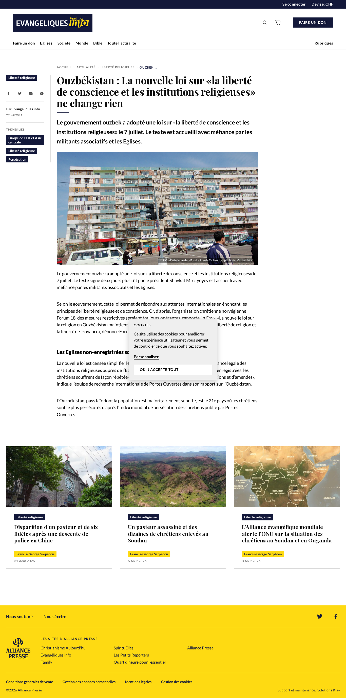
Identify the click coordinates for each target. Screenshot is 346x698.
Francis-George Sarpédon (35, 554)
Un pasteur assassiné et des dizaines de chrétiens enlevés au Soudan (168, 533)
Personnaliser (146, 356)
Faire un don (24, 43)
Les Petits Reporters (131, 654)
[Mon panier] (278, 22)
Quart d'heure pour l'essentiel (140, 662)
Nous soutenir (19, 616)
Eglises (46, 43)
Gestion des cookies (176, 682)
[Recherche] (264, 22)
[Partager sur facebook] (8, 93)
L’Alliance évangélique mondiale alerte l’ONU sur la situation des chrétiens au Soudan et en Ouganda (287, 533)
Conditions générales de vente (29, 682)
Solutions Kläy (328, 690)
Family (46, 662)
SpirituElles (123, 647)
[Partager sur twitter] (19, 93)
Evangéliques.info (56, 654)
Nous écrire (55, 616)
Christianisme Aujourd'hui (64, 647)
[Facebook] (336, 616)
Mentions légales (138, 682)
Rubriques (324, 43)
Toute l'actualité (121, 43)
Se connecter (293, 4)
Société (63, 43)
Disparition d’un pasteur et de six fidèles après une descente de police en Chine (56, 533)
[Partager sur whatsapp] (41, 93)
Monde (81, 43)
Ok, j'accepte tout (159, 369)
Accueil (64, 67)
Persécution (17, 159)
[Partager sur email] (30, 93)
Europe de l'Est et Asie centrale (25, 140)
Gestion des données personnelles (89, 682)
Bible (97, 43)
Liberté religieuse (117, 67)
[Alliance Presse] (18, 659)
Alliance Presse (200, 647)
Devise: (322, 4)
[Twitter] (320, 616)
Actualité (85, 67)
